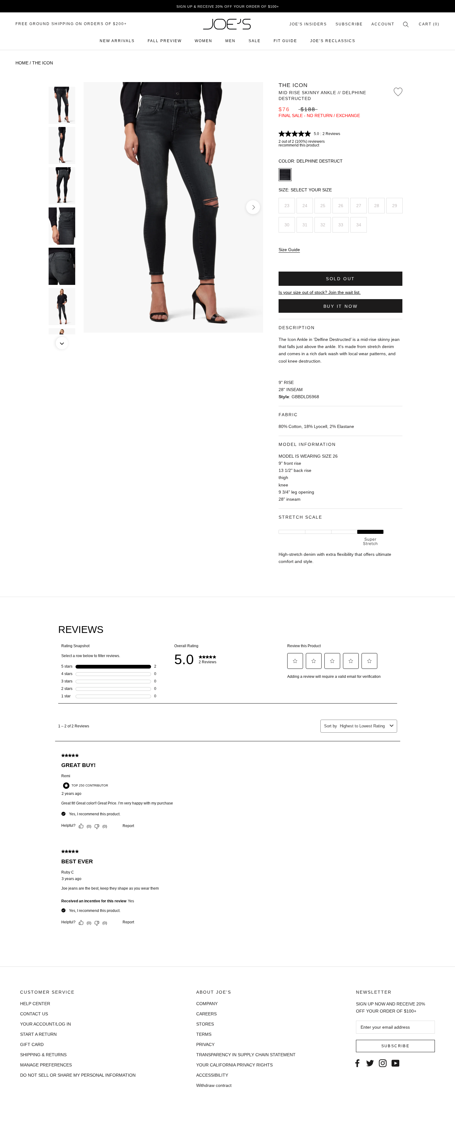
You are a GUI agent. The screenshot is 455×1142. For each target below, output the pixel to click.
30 (286, 224)
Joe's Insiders (308, 24)
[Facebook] (357, 1063)
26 (340, 205)
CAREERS (206, 1013)
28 (376, 205)
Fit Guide (285, 41)
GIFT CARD (32, 1044)
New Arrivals (117, 41)
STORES (205, 1024)
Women (203, 41)
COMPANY (207, 1003)
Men (230, 41)
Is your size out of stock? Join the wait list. (320, 292)
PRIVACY (205, 1044)
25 (322, 205)
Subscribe (349, 24)
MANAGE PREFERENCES (46, 1064)
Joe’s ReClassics (332, 41)
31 (304, 224)
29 (394, 205)
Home (21, 62)
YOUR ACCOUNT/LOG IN (45, 1024)
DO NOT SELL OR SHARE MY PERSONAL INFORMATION (78, 1075)
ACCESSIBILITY (212, 1075)
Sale (255, 41)
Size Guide (289, 249)
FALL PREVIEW (165, 41)
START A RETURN (38, 1034)
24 (304, 205)
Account (382, 24)
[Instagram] (383, 1063)
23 (286, 205)
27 (358, 205)
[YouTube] (395, 1063)
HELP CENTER (35, 1003)
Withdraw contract (214, 1085)
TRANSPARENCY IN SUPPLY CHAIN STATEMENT (246, 1054)
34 (358, 224)
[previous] (94, 207)
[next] (253, 207)
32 (322, 224)
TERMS (203, 1034)
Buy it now (340, 306)
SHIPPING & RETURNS (43, 1054)
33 (340, 224)
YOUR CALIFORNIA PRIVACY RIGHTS (234, 1064)
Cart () (429, 24)
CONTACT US (34, 1013)
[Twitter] (370, 1063)
